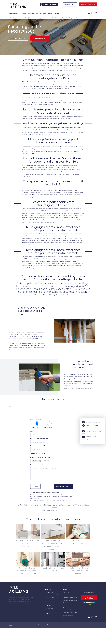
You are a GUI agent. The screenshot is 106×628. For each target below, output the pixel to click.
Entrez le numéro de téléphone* (39, 438)
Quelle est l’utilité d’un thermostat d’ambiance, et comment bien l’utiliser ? (27, 571)
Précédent (35, 486)
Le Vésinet (78, 86)
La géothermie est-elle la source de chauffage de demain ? (78, 571)
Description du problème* (37, 465)
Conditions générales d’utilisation (49, 624)
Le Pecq (25, 65)
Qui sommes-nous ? (14, 13)
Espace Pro (66, 592)
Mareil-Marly (25, 88)
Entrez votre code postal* (37, 446)
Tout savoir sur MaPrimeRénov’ (78, 541)
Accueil (7, 18)
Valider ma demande (63, 486)
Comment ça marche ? (28, 13)
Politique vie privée (37, 626)
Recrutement (66, 595)
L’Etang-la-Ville (35, 88)
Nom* (32, 431)
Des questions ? (41, 13)
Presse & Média (49, 603)
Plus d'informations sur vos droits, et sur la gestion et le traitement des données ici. (48, 500)
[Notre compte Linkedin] (89, 13)
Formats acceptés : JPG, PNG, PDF (40, 457)
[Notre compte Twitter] (96, 13)
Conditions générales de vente (65, 624)
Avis (46, 611)
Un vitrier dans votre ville (70, 612)
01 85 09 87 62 (40, 38)
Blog (46, 600)
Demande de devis (18, 38)
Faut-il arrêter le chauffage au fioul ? (53, 569)
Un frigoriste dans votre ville (70, 615)
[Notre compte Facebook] (92, 13)
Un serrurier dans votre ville (70, 610)
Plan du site (76, 624)
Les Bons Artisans (15, 624)
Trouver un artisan (53, 13)
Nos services (66, 617)
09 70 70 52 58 (50, 4)
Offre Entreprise (49, 605)
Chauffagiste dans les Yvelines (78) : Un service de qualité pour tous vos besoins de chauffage (37, 18)
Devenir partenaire (50, 608)
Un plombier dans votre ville (70, 597)
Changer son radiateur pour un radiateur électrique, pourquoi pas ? (27, 543)
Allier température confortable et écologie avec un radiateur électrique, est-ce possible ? (53, 544)
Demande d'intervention (88, 4)
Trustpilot (9, 406)
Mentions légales (37, 624)
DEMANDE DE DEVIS (70, 4)
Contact (47, 613)
